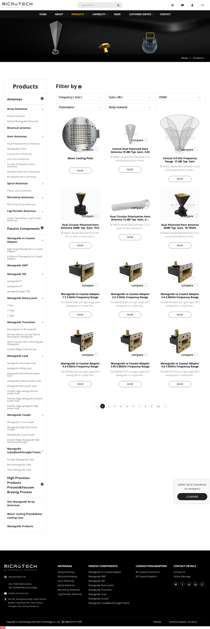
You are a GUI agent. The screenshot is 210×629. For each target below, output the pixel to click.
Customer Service (140, 14)
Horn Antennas (17, 136)
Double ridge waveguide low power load (22, 392)
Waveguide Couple (19, 415)
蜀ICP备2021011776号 (72, 621)
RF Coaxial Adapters (146, 576)
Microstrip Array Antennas (21, 204)
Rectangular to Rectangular (22, 329)
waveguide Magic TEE (18, 291)
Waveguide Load (17, 356)
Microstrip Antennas (20, 197)
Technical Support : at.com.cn (183, 622)
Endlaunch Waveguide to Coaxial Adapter (24, 257)
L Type (10, 315)
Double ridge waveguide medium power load (25, 399)
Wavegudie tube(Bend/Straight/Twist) (24, 450)
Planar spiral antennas (19, 190)
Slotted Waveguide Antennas (22, 121)
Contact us (179, 572)
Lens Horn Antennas (18, 159)
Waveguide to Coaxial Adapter (105, 572)
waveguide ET (14, 281)
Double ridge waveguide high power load (22, 407)
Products (78, 14)
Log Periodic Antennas (21, 211)
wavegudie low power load (21, 363)
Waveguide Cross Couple (20, 422)
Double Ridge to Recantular (22, 349)
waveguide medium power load (24, 380)
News (117, 14)
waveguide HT (14, 286)
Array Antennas (17, 109)
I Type (10, 305)
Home (42, 14)
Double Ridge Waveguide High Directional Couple (23, 441)
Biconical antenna (19, 128)
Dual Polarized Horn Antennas (23, 143)
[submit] (118, 5)
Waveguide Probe (16, 148)
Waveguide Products (20, 526)
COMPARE (192, 496)
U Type (11, 310)
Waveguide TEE (16, 274)
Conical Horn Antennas (19, 154)
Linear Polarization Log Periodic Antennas (24, 219)
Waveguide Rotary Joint (22, 298)
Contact (165, 14)
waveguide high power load (22, 386)
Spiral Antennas (17, 183)
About (59, 14)
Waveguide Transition (21, 322)
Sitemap (157, 622)
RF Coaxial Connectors (148, 572)
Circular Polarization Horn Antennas (21, 165)
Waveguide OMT (17, 265)
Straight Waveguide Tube (20, 459)
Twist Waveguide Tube (19, 469)
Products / (198, 58)
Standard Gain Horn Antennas (23, 171)
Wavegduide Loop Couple (21, 434)
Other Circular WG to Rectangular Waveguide (25, 343)
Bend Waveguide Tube (19, 464)
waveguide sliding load (19, 368)
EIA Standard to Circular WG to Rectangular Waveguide (23, 335)
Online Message (182, 576)
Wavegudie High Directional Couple (22, 428)
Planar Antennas (16, 116)
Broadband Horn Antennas (21, 176)
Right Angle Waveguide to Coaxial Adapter (25, 250)
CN (202, 5)
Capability (98, 14)
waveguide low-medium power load (23, 374)
